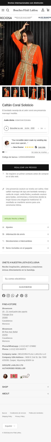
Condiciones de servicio (18, 413)
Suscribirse (25, 287)
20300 (5, 317)
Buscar (4, 413)
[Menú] (3, 10)
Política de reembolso (36, 413)
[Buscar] (9, 10)
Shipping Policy (7, 416)
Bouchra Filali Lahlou (14, 433)
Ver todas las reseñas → (40, 152)
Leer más (41, 147)
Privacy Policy (20, 416)
